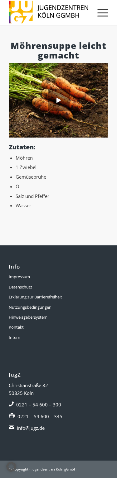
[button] (11, 467)
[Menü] (99, 12)
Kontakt (16, 327)
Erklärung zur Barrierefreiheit (35, 297)
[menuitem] (99, 12)
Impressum (19, 276)
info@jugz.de (31, 428)
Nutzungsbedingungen (30, 307)
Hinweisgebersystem (28, 317)
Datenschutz (20, 287)
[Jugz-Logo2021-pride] (48, 12)
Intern (14, 337)
